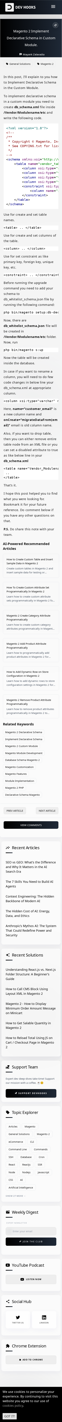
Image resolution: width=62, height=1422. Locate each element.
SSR (40, 1164)
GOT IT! (9, 1416)
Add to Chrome (31, 1359)
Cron (41, 1157)
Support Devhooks (31, 1093)
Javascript (43, 1172)
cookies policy (13, 1405)
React (12, 1164)
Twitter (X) (18, 1323)
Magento (30, 1126)
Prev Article (15, 810)
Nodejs (26, 1172)
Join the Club (31, 1241)
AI (21, 1179)
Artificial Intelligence (21, 1187)
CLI (32, 1141)
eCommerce (16, 1141)
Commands (41, 1149)
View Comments (31, 825)
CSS (11, 1179)
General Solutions (19, 1134)
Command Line (18, 1149)
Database (26, 1157)
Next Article (47, 810)
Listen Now (34, 1279)
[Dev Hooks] (21, 7)
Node (12, 1172)
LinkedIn (44, 1323)
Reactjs (26, 1164)
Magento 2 (43, 1134)
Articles (13, 1126)
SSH (11, 1157)
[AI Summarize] (55, 25)
